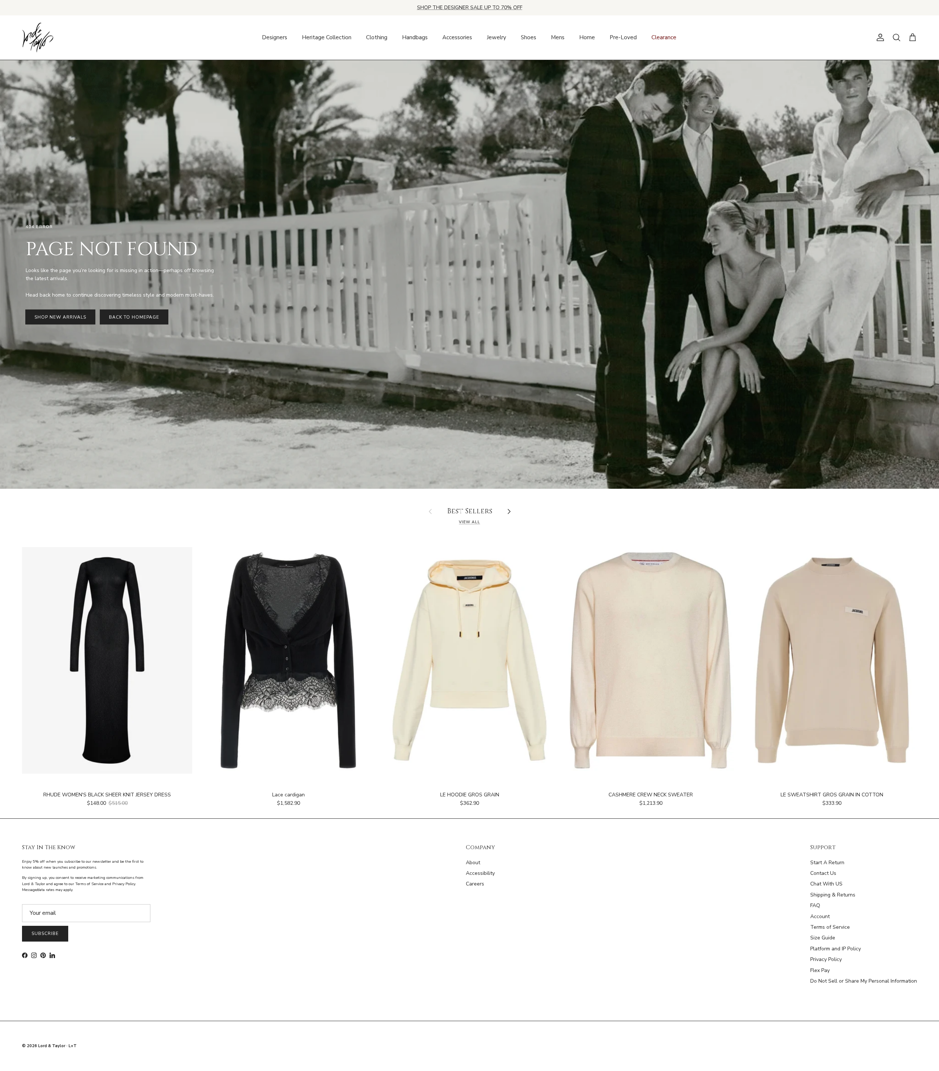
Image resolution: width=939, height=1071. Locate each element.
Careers (475, 883)
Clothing (376, 37)
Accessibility (480, 873)
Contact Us (823, 873)
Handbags (415, 37)
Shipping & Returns (832, 894)
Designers (274, 37)
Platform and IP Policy (835, 948)
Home (587, 37)
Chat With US (826, 883)
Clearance (663, 37)
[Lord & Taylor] (37, 38)
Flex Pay (820, 970)
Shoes (528, 37)
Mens (558, 37)
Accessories (457, 37)
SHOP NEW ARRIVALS (60, 317)
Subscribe (45, 933)
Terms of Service (830, 927)
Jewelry (496, 37)
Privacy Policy (826, 959)
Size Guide (822, 937)
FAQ (815, 905)
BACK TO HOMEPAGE (134, 317)
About (473, 862)
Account (820, 916)
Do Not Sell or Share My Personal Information (863, 981)
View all (469, 522)
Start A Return (827, 862)
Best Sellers (469, 511)
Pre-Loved (623, 37)
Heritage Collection (326, 37)
